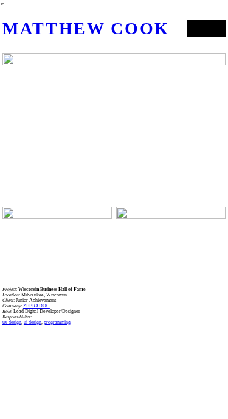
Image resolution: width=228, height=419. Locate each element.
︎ (11, 332)
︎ (8, 332)
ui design (32, 322)
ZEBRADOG (36, 306)
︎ (4, 332)
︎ (15, 332)
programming (57, 322)
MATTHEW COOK (86, 28)
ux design (11, 322)
